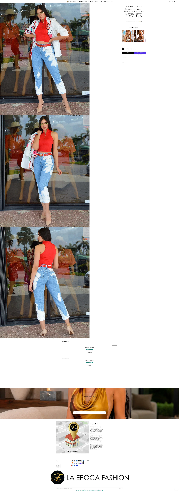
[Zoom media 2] (45, 171)
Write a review (89, 349)
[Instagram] (89, 460)
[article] (128, 36)
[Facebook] (87, 460)
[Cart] (176, 2)
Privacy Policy (58, 465)
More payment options (140, 54)
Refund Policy (58, 466)
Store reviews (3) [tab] (70, 344)
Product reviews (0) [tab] (65, 344)
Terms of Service (58, 464)
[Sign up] (105, 413)
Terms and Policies (120, 488)
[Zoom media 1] (45, 59)
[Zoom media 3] (45, 282)
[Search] (172, 2)
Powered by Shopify (70, 488)
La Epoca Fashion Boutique (62, 488)
